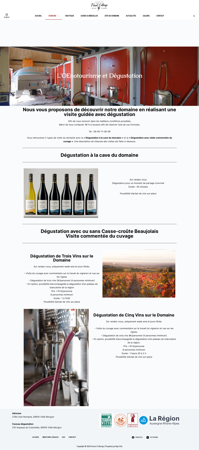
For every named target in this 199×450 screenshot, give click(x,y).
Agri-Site (118, 446)
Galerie (146, 16)
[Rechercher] (194, 16)
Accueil (38, 16)
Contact (160, 16)
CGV (63, 437)
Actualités (131, 16)
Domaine (52, 16)
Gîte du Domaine (112, 16)
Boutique (69, 16)
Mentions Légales (50, 437)
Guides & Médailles (89, 16)
